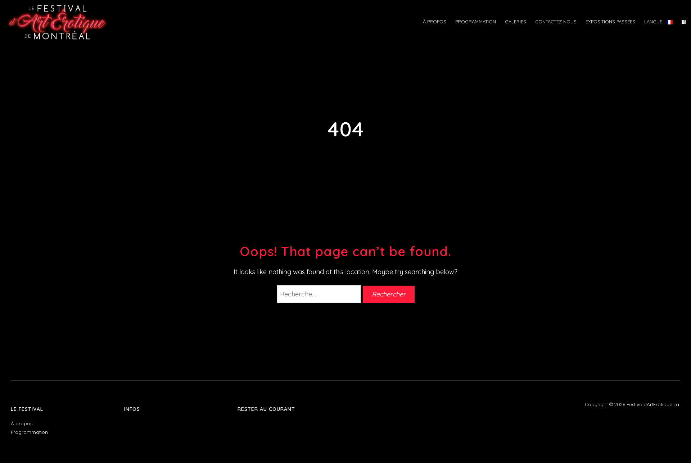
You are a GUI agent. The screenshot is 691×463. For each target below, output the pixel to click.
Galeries (515, 21)
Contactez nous (556, 21)
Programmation (475, 21)
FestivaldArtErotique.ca (653, 404)
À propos (434, 21)
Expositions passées (610, 21)
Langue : (655, 21)
